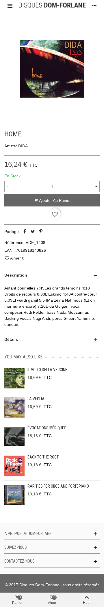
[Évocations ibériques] (14, 436)
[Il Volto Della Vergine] (14, 378)
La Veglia (35, 398)
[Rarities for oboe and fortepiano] (14, 494)
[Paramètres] (94, 5)
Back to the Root (43, 457)
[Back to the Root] (14, 465)
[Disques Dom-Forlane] (52, 5)
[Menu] (9, 5)
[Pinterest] (40, 231)
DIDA (23, 146)
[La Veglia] (14, 407)
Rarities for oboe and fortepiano (58, 486)
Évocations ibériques (46, 428)
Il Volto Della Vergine (47, 369)
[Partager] (24, 231)
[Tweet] (32, 231)
